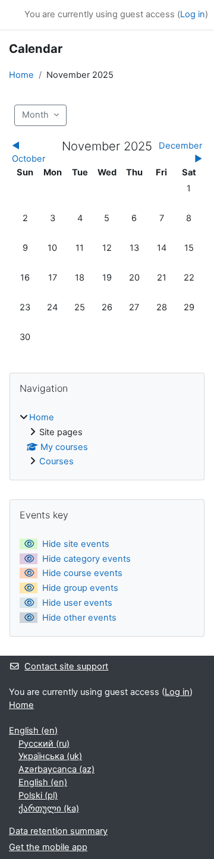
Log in (192, 14)
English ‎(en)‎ (33, 730)
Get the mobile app (48, 847)
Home (21, 75)
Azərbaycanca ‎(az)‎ (56, 769)
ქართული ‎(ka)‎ (48, 808)
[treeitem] (107, 440)
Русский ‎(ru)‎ (44, 743)
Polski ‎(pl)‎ (38, 795)
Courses (56, 461)
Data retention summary (58, 831)
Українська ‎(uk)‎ (50, 756)
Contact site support (66, 666)
